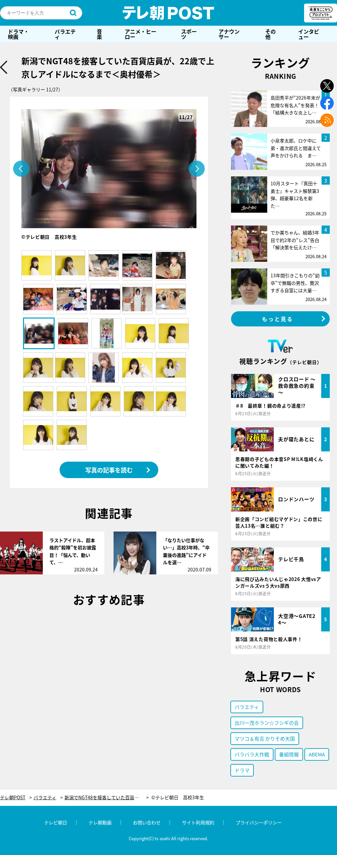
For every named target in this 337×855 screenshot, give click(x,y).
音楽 (99, 34)
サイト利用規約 (198, 822)
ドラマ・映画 (18, 34)
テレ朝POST (168, 13)
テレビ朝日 (55, 822)
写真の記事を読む (109, 470)
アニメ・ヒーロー (140, 34)
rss (327, 120)
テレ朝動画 (100, 822)
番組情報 (289, 754)
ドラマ (242, 770)
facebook (327, 103)
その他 (270, 34)
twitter (327, 86)
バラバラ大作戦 (252, 754)
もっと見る (278, 319)
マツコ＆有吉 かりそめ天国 (265, 738)
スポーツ (189, 34)
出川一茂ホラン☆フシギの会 (267, 722)
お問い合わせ (147, 822)
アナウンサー (229, 34)
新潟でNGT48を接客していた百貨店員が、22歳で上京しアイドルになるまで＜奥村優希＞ (107, 797)
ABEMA (317, 754)
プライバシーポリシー (259, 822)
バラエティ (65, 34)
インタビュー (308, 34)
